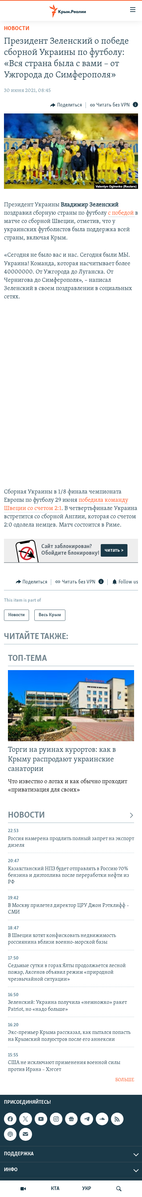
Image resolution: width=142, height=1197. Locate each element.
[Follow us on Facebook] (10, 1119)
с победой (121, 213)
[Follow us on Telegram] (86, 1119)
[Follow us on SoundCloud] (102, 1119)
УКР (86, 1188)
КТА (55, 1188)
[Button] (66, 105)
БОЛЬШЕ (124, 1080)
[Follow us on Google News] (71, 1119)
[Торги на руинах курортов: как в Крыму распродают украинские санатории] (71, 705)
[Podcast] (10, 1134)
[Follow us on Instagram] (56, 1119)
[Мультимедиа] (23, 1188)
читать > (114, 550)
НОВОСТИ (26, 815)
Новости (16, 29)
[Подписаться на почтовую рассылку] (25, 1134)
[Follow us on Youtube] (41, 1119)
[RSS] (117, 1119)
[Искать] (119, 1188)
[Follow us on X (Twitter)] (25, 1119)
